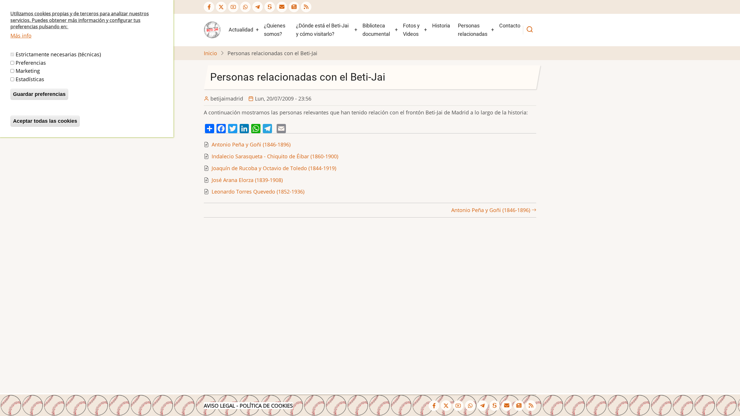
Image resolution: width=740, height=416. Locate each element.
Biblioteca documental (376, 30)
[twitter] (221, 7)
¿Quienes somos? (274, 30)
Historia (441, 26)
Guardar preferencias (39, 94)
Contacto (509, 26)
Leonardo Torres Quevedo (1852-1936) (258, 191)
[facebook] (209, 7)
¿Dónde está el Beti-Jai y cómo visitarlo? (322, 30)
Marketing (28, 70)
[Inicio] (212, 29)
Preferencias (31, 62)
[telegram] (257, 7)
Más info (21, 35)
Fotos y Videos (411, 30)
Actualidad (241, 30)
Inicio (210, 53)
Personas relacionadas (472, 30)
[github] (245, 7)
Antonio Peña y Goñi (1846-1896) (251, 144)
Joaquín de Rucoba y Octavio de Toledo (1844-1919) (274, 168)
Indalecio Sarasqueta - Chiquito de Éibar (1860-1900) (275, 156)
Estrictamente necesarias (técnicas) (58, 54)
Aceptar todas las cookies (45, 121)
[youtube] (233, 7)
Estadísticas (30, 79)
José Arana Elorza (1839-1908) (247, 180)
